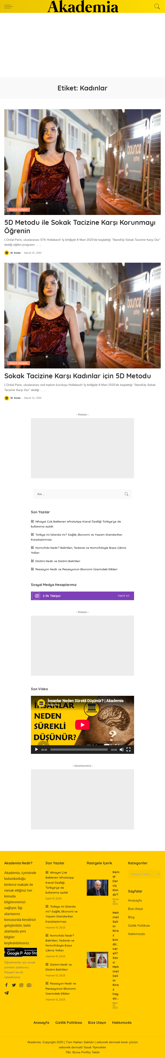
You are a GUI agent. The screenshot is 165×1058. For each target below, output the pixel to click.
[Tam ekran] (128, 749)
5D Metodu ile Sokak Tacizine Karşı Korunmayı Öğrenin (80, 226)
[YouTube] (29, 985)
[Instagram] (82, 596)
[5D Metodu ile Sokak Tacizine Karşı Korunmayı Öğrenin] (82, 162)
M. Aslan (16, 253)
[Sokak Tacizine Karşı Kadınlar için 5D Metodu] (82, 315)
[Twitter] (14, 985)
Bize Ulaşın (135, 909)
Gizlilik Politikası (139, 926)
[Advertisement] (82, 45)
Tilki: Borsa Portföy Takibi (82, 1052)
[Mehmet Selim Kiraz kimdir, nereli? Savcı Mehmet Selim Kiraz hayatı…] (97, 960)
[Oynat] (36, 749)
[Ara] (156, 6)
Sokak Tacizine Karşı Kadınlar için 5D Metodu (77, 375)
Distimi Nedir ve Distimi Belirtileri (57, 561)
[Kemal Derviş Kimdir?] (97, 888)
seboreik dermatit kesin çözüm (117, 1042)
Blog (131, 917)
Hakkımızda (136, 934)
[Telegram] (6, 993)
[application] (82, 725)
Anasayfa (135, 900)
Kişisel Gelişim (18, 209)
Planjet (9, 972)
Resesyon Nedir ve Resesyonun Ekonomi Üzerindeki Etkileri (76, 569)
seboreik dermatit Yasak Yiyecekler (82, 1047)
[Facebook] (6, 985)
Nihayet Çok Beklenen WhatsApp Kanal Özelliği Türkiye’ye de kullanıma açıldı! (60, 882)
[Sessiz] (121, 749)
